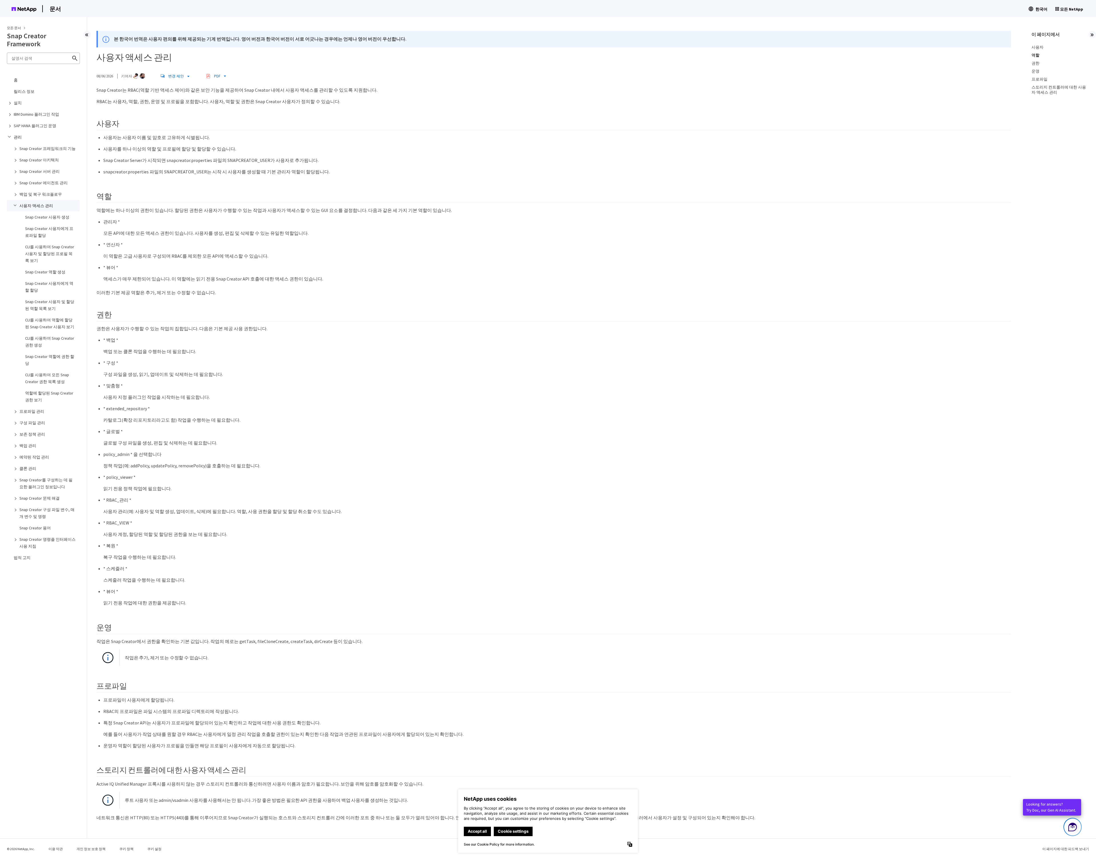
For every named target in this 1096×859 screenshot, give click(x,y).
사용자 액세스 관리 (36, 205)
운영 (1035, 71)
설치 (18, 102)
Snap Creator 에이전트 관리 (43, 182)
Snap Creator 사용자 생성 (47, 217)
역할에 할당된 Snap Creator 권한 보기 (49, 397)
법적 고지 (22, 557)
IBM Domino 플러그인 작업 (36, 114)
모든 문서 (14, 28)
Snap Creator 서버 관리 (39, 171)
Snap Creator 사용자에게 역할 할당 (49, 287)
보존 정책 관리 (32, 434)
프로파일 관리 (31, 411)
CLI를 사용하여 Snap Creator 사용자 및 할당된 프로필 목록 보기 (49, 253)
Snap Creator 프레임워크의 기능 (47, 148)
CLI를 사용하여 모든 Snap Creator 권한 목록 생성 (47, 378)
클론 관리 (27, 468)
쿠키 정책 (126, 849)
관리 (18, 137)
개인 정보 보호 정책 (91, 849)
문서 (55, 8)
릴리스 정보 (24, 91)
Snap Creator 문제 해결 (39, 498)
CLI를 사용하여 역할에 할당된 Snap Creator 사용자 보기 (49, 323)
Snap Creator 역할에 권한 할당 (49, 360)
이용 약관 (56, 849)
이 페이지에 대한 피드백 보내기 (1065, 849)
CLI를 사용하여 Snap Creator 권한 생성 (49, 342)
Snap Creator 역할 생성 (45, 272)
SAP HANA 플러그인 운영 (35, 125)
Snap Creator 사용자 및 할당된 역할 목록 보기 (49, 305)
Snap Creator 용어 (35, 527)
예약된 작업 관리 (34, 457)
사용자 (1037, 47)
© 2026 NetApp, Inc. (21, 849)
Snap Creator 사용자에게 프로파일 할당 (49, 232)
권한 (1035, 63)
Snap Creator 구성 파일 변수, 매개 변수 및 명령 (46, 513)
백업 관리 (27, 445)
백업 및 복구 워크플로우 (40, 194)
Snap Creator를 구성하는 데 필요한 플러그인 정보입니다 (45, 483)
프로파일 (1039, 79)
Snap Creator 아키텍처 (39, 160)
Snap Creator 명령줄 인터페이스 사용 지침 (47, 543)
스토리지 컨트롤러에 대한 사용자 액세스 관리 (1058, 90)
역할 (1035, 55)
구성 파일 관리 (32, 422)
